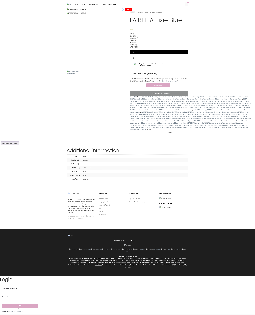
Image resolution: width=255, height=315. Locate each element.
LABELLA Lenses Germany (148, 123)
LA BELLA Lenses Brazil (223, 108)
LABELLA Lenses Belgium (228, 118)
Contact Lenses (208, 105)
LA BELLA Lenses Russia (146, 116)
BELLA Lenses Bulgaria (150, 99)
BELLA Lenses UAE (173, 105)
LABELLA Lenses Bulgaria (138, 121)
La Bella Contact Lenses (240, 105)
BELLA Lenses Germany (147, 101)
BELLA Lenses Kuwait (215, 101)
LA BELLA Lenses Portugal (232, 114)
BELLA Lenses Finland (235, 99)
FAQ (100, 208)
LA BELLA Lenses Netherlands (161, 114)
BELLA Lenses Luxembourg (231, 101)
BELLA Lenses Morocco (142, 103)
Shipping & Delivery (105, 202)
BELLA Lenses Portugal (221, 103)
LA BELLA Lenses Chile (152, 110)
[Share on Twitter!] (180, 132)
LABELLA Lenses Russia (163, 127)
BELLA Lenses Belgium (240, 97)
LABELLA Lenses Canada (154, 121)
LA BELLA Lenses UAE (198, 116)
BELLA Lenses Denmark (207, 99)
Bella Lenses (183, 97)
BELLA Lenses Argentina (195, 97)
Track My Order (103, 198)
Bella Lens (175, 97)
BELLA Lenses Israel (189, 101)
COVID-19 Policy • (73, 218)
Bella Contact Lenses (164, 97)
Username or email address (10, 288)
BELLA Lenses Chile (179, 99)
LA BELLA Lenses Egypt (200, 110)
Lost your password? (17, 311)
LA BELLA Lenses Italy (195, 112)
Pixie (146, 12)
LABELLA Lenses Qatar (148, 127)
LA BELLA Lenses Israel (180, 112)
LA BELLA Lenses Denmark (184, 110)
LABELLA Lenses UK (227, 127)
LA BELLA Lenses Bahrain (191, 108)
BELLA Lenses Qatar (235, 103)
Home (132, 12)
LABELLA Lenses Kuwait (224, 123)
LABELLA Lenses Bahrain (211, 118)
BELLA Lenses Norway (193, 103)
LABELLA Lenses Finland (233, 121)
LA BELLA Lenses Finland (216, 110)
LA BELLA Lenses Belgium (207, 108)
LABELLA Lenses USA (241, 127)
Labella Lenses (163, 118)
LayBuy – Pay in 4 (134, 198)
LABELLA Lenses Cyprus (185, 121)
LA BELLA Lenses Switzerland (181, 116)
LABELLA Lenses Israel (195, 123)
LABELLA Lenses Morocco (162, 125)
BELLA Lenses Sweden (142, 105)
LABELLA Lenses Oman (233, 125)
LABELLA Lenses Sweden (179, 127)
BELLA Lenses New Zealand (176, 103)
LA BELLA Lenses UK (211, 116)
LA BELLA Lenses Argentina (156, 108)
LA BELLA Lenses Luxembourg (228, 112)
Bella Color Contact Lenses (149, 97)
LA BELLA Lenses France (232, 110)
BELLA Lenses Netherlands (158, 103)
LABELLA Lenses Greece (164, 123)
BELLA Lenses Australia (210, 97)
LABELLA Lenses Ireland (180, 123)
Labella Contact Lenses (142, 118)
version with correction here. (168, 81)
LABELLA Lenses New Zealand (200, 125)
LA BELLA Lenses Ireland (165, 112)
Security (91, 216)
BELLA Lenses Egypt (221, 99)
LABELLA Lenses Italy (210, 123)
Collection (140, 12)
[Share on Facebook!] (173, 132)
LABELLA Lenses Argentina (176, 118)
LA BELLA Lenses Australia (173, 108)
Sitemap (80, 218)
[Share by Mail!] (177, 132)
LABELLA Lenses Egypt (217, 121)
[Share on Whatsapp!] (169, 136)
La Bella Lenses (142, 108)
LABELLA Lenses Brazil (243, 118)
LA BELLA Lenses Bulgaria (239, 108)
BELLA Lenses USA (197, 105)
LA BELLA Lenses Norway (199, 114)
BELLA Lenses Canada (165, 99)
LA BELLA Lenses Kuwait (210, 112)
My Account (102, 214)
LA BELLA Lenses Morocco (143, 114)
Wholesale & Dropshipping (137, 202)
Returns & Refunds (104, 205)
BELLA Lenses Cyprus (192, 99)
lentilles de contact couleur (138, 129)
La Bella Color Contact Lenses (223, 105)
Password (5, 297)
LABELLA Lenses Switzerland (197, 127)
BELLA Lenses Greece (162, 101)
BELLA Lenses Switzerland (158, 105)
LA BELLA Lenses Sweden (163, 116)
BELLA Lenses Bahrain (226, 97)
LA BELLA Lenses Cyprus (167, 110)
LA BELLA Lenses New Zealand (181, 114)
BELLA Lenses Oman (206, 103)
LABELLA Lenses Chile (170, 121)
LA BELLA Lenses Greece (149, 112)
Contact (101, 211)
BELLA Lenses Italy (202, 101)
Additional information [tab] (9, 143)
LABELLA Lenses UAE (213, 127)
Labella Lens (154, 118)
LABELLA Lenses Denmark (201, 121)
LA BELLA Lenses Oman (215, 114)
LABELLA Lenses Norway (218, 125)
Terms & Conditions (73, 216)
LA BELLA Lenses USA (226, 116)
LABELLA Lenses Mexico (146, 125)
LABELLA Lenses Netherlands (180, 125)
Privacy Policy (84, 216)
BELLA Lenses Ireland (176, 101)
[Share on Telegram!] (184, 132)
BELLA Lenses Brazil (136, 99)
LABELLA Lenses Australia (194, 118)
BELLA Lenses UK (184, 105)
